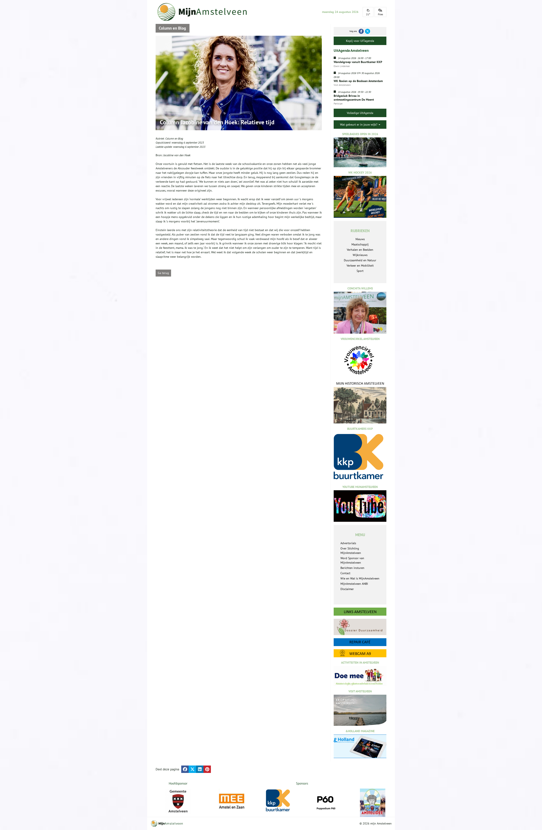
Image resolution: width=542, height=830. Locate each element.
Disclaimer (347, 589)
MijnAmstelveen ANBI (354, 584)
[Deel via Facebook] (185, 769)
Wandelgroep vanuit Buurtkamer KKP (358, 62)
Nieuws (360, 239)
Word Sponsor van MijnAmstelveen (352, 560)
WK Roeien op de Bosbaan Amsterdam (358, 81)
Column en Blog (174, 138)
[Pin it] (207, 769)
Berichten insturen (352, 568)
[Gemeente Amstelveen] (178, 801)
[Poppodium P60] (326, 801)
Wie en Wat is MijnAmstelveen (359, 578)
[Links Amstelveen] (360, 612)
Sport (360, 271)
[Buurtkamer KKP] (279, 800)
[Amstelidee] (373, 803)
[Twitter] (367, 31)
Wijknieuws (360, 255)
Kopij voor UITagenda (360, 41)
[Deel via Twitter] (192, 769)
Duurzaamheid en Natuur (360, 260)
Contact (345, 573)
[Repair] (360, 642)
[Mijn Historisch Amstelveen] (360, 402)
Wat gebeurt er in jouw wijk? (359, 124)
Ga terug (163, 273)
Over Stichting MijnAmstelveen (350, 550)
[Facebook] (361, 31)
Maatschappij (360, 244)
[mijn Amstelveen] (205, 12)
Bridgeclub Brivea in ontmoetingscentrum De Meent (354, 97)
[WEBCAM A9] (360, 653)
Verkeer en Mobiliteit (360, 265)
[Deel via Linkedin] (199, 769)
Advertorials (348, 543)
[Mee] (232, 801)
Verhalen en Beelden (360, 250)
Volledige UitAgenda (360, 113)
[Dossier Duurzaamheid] (360, 627)
